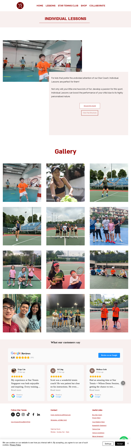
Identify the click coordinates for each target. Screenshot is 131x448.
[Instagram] (23, 414)
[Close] (127, 443)
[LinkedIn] (38, 414)
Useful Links (97, 410)
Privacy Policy (15, 445)
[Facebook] (33, 414)
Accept (120, 443)
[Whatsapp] (13, 414)
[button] (50, 5)
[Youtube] (18, 414)
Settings (108, 443)
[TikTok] (28, 414)
